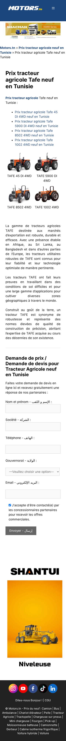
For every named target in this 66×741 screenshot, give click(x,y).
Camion (47, 708)
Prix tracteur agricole (22, 98)
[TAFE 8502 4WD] (19, 202)
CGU (48, 700)
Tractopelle (24, 716)
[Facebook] (33, 692)
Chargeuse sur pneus (47, 716)
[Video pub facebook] (34, 670)
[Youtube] (23, 692)
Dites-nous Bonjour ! (28, 700)
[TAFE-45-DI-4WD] (19, 170)
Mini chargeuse (20, 721)
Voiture (44, 733)
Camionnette (49, 725)
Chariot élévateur (30, 712)
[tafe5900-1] (47, 170)
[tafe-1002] (47, 202)
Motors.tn (7, 48)
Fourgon (37, 721)
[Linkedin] (13, 692)
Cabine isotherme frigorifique (39, 729)
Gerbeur (12, 729)
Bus (56, 708)
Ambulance (9, 712)
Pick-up (50, 721)
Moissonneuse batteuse (23, 725)
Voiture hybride (27, 733)
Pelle (47, 712)
